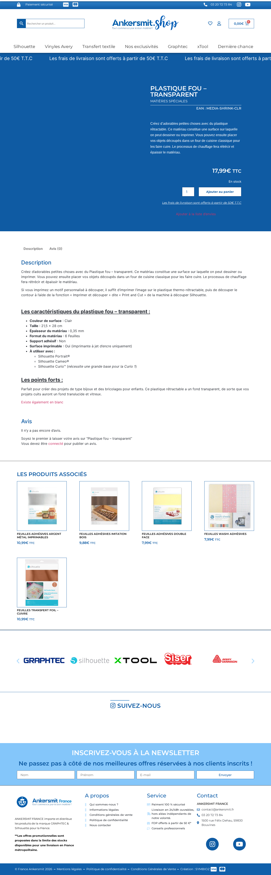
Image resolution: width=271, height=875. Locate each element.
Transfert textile (98, 46)
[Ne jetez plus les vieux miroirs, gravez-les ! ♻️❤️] (67, 728)
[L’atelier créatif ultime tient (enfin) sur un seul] (22, 728)
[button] (18, 661)
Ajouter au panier (220, 192)
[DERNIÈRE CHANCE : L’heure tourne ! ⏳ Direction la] (203, 728)
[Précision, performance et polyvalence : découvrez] (113, 728)
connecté (55, 443)
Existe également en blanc (42, 402)
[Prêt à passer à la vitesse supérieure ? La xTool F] (248, 728)
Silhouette (24, 46)
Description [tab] (33, 248)
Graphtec (178, 46)
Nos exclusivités (141, 46)
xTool (202, 46)
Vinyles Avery (59, 46)
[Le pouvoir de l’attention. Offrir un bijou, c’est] (158, 728)
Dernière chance (235, 46)
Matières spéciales (169, 101)
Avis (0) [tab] (55, 248)
